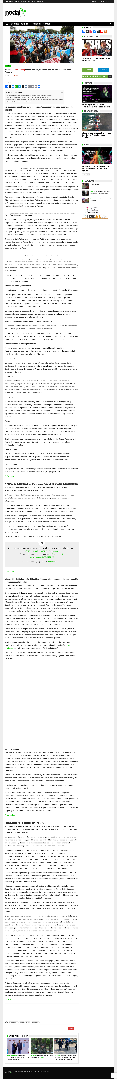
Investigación (36, 24)
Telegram (104, 69)
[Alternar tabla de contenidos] (61, 92)
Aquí (110, 76)
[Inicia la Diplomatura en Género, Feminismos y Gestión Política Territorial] (97, 94)
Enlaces (24, 1)
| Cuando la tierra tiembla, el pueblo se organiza (100, 199)
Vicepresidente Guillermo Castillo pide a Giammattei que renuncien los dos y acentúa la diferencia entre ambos (35, 99)
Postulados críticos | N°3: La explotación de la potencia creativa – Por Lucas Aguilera (96, 168)
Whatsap (88, 69)
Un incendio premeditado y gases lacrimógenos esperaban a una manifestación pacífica (29, 95)
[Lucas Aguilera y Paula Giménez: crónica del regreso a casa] (97, 47)
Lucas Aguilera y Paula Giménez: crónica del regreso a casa (96, 59)
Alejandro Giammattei (13, 1022)
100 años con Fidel (94, 184)
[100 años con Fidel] (85, 186)
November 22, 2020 (56, 562)
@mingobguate (57, 554)
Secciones (24, 24)
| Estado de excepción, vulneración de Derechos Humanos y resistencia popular (100, 192)
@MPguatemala (32, 551)
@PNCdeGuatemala (49, 551)
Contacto (40, 1)
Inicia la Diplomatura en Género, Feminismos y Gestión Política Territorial (96, 105)
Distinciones (32, 1)
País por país (15, 24)
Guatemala (8, 65)
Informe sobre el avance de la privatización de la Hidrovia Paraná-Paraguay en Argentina (97, 134)
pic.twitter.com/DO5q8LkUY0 (42, 557)
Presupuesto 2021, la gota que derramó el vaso (19, 101)
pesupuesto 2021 (35, 1022)
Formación (46, 24)
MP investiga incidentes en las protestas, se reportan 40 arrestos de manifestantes (27, 97)
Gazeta (8, 999)
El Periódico (9, 476)
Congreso (22, 1022)
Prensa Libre (10, 815)
